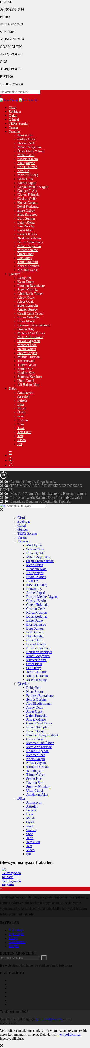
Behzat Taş (25, 179)
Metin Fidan (25, 155)
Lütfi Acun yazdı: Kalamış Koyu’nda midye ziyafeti (46, 497)
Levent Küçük (27, 234)
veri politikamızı (69, 1034)
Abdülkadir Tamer (30, 293)
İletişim (14, 946)
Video (21, 440)
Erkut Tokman (27, 167)
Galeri (13, 115)
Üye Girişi (16, 930)
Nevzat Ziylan (27, 353)
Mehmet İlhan (27, 345)
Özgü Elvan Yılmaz (31, 151)
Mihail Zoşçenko (29, 147)
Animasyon (25, 392)
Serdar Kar (25, 369)
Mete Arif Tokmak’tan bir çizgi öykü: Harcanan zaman (48, 493)
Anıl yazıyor (26, 163)
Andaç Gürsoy (27, 309)
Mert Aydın (25, 135)
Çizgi (12, 107)
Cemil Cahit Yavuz (30, 313)
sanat (20, 416)
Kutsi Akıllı (25, 230)
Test (20, 436)
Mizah (21, 408)
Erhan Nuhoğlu (28, 317)
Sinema (22, 420)
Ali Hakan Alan (28, 384)
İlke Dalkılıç (26, 226)
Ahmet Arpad (26, 183)
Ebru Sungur (26, 218)
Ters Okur (24, 432)
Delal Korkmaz (28, 206)
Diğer (13, 388)
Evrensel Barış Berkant (33, 325)
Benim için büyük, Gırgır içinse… (33, 482)
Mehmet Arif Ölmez (31, 333)
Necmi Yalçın (26, 349)
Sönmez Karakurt (29, 376)
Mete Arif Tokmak (30, 337)
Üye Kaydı (16, 934)
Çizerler (14, 274)
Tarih (21, 428)
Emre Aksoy (26, 321)
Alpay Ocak (25, 297)
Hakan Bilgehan (28, 341)
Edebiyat (15, 111)
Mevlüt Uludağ (27, 175)
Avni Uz (23, 171)
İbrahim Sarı (26, 373)
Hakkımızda (17, 942)
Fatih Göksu (26, 222)
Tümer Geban (27, 365)
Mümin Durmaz (28, 357)
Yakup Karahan (28, 266)
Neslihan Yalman (29, 238)
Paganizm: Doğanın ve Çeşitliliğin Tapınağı (40, 501)
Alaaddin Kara (27, 159)
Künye (13, 938)
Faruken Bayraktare (31, 285)
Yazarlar (14, 131)
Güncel (14, 119)
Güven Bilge (26, 329)
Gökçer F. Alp (27, 191)
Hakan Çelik (26, 143)
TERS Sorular (18, 123)
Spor (20, 424)
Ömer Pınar (25, 254)
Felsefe (22, 400)
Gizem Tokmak (28, 194)
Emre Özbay (26, 210)
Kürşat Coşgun (27, 202)
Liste (20, 404)
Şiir (19, 444)
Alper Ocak (25, 301)
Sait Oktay (24, 258)
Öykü (21, 412)
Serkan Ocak (26, 139)
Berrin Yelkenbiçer (30, 242)
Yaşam (13, 127)
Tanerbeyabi (26, 361)
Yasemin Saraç (27, 270)
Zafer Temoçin (27, 305)
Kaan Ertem (25, 282)
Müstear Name (27, 250)
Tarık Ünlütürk (27, 262)
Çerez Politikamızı (49, 1019)
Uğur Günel (25, 380)
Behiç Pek (24, 278)
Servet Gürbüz (27, 289)
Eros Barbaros (27, 214)
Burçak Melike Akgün (32, 187)
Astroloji (23, 396)
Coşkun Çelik (26, 198)
